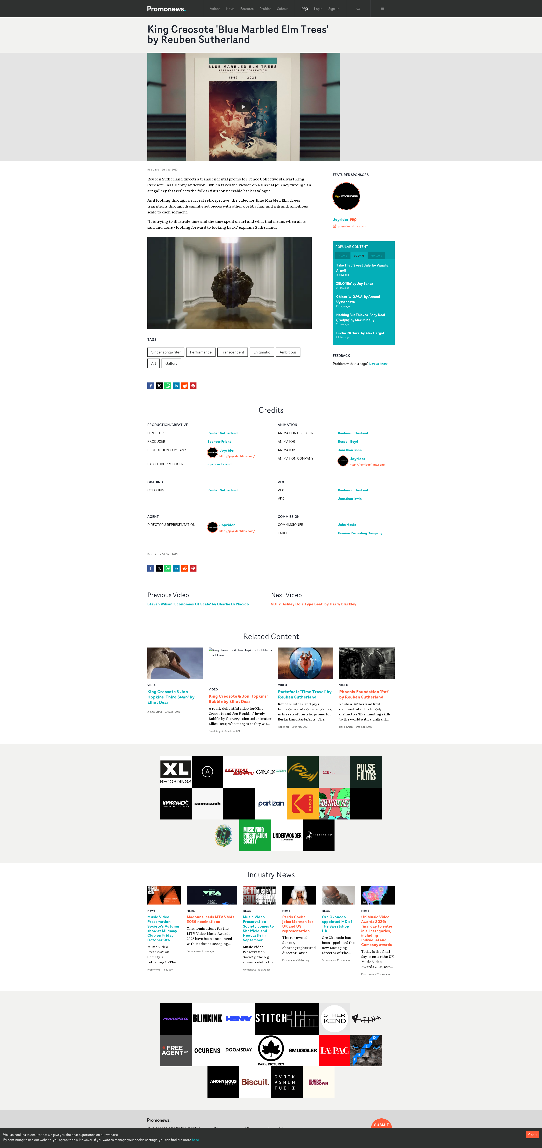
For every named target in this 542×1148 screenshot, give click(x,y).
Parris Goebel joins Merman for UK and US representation (297, 924)
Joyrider (340, 219)
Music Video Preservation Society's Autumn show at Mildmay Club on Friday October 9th (163, 928)
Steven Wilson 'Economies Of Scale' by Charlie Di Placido (198, 604)
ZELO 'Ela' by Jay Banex (354, 283)
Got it (532, 1134)
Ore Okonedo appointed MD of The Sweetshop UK (337, 924)
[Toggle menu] (382, 8)
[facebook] (150, 385)
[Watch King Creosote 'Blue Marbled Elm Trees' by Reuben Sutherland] (243, 107)
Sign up (333, 8)
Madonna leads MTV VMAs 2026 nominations (210, 919)
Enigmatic (261, 352)
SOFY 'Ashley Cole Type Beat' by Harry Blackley (313, 604)
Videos (215, 8)
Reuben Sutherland (222, 433)
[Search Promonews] (358, 8)
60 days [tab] (376, 255)
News (230, 8)
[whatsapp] (167, 385)
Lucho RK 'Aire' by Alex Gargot (360, 332)
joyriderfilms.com (352, 226)
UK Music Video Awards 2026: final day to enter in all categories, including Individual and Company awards (377, 931)
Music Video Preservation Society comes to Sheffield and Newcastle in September (258, 928)
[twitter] (159, 385)
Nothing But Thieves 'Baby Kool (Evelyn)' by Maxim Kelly (360, 317)
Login (318, 8)
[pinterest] (193, 385)
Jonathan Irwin (350, 449)
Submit (282, 8)
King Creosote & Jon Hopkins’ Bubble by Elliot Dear (238, 698)
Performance (201, 352)
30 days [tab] (359, 255)
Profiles (265, 8)
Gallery (171, 363)
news (151, 910)
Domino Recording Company (360, 533)
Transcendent (232, 352)
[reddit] (184, 385)
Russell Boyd (348, 441)
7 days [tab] (343, 255)
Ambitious (288, 352)
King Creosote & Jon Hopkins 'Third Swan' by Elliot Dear (171, 697)
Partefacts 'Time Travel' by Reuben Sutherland (305, 694)
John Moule (347, 524)
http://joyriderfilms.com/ (237, 456)
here (195, 1139)
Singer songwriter (166, 352)
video (151, 685)
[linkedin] (176, 385)
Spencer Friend (219, 441)
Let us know (378, 363)
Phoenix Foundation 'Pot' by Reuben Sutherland (364, 694)
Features (247, 8)
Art (153, 363)
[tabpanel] (364, 302)
